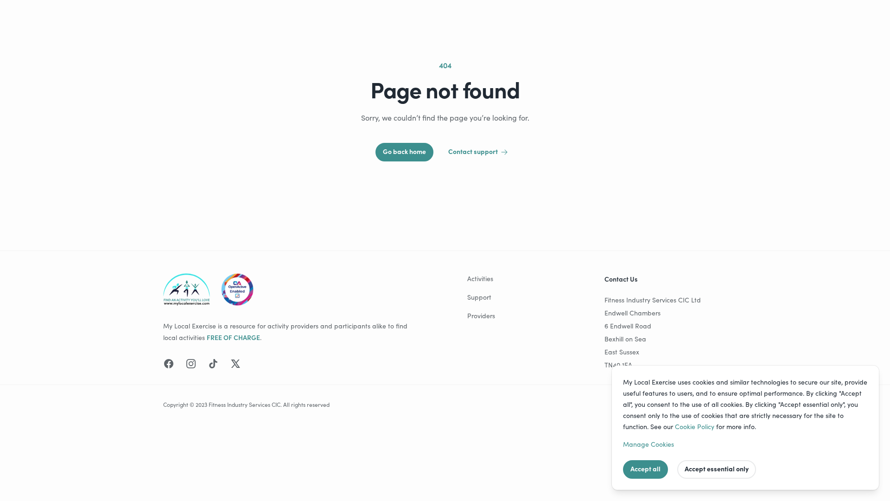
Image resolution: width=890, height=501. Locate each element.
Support (479, 297)
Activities (480, 278)
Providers (481, 315)
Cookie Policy (694, 426)
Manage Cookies (648, 444)
